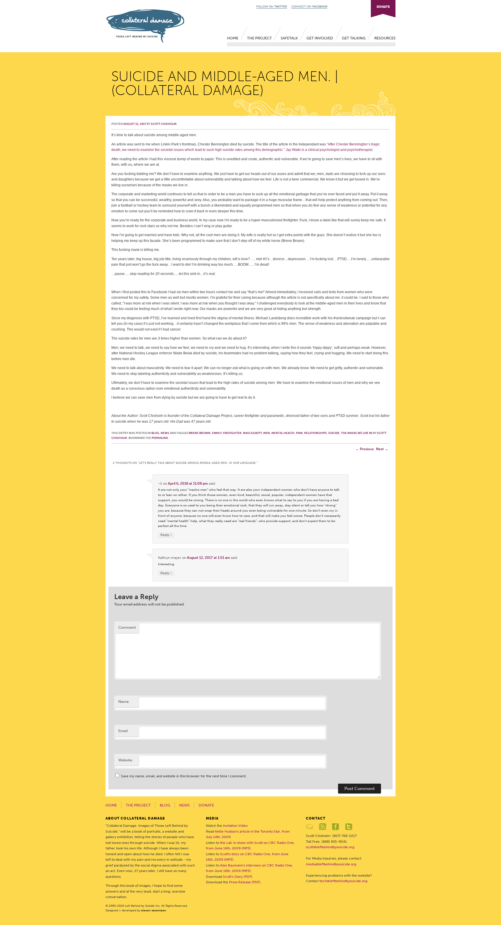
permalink (160, 438)
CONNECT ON (309, 6)
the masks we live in (356, 433)
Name (123, 701)
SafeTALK (289, 38)
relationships (315, 433)
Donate (206, 805)
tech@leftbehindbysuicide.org (343, 881)
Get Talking (354, 38)
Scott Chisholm (164, 124)
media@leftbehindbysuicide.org (331, 864)
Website (125, 760)
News (165, 433)
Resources (384, 38)
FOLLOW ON (271, 6)
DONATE (383, 7)
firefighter (232, 433)
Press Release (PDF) (244, 882)
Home (232, 38)
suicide (334, 433)
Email (123, 731)
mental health (283, 433)
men (266, 433)
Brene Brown (199, 433)
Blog (155, 433)
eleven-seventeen (153, 910)
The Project (259, 38)
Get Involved (319, 38)
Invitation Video (235, 826)
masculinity (252, 433)
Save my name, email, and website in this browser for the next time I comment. (183, 776)
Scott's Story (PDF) (237, 877)
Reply (166, 534)
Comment (127, 627)
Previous (364, 449)
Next (382, 449)
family (217, 433)
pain (299, 433)
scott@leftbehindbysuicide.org (330, 847)
